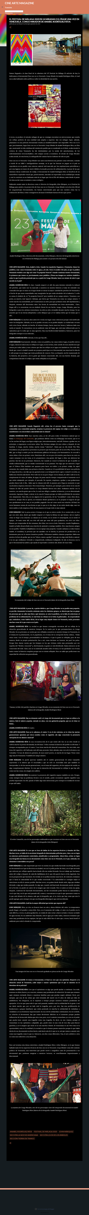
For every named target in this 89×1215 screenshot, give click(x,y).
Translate (19, 13)
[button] (10, 27)
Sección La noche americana (24, 1135)
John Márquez (66, 1132)
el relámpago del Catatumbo (24, 438)
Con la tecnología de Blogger (45, 1209)
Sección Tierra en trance (22, 1138)
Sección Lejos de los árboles (54, 1135)
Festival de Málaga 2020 (45, 1132)
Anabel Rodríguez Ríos (21, 1132)
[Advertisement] (19, 1174)
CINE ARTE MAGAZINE (19, 3)
